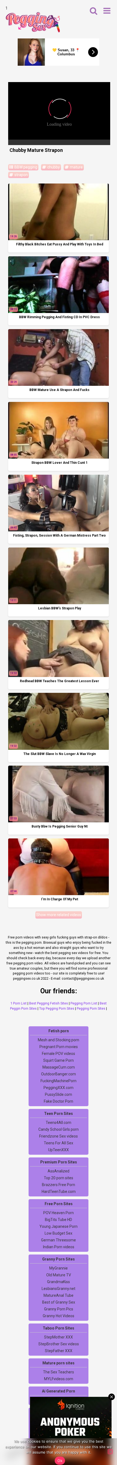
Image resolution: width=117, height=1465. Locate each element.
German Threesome (58, 1240)
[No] (110, 1451)
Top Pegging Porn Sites (56, 1008)
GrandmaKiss (58, 1282)
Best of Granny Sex (58, 1302)
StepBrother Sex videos (58, 1344)
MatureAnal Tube (58, 1295)
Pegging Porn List (83, 1003)
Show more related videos (58, 915)
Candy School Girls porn (58, 1129)
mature (76, 167)
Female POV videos (58, 1053)
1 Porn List (18, 1003)
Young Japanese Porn (58, 1226)
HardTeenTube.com (59, 1191)
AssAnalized (58, 1171)
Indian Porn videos (58, 1247)
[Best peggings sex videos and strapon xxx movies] (32, 22)
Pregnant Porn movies (58, 1047)
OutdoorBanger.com (58, 1074)
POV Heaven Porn (58, 1213)
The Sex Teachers (58, 1372)
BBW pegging (25, 167)
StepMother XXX (58, 1337)
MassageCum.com (58, 1067)
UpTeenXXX (58, 1150)
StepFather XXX (58, 1351)
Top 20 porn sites (58, 1178)
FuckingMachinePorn (58, 1081)
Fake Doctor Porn (58, 1101)
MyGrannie (58, 1268)
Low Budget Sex (58, 1233)
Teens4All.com (58, 1122)
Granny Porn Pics (58, 1309)
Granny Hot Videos (58, 1316)
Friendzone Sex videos (58, 1136)
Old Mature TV (58, 1275)
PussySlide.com (58, 1094)
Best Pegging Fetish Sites (48, 1003)
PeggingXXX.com (58, 1087)
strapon (21, 175)
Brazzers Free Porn (58, 1185)
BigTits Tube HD (58, 1219)
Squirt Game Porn (58, 1060)
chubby (53, 167)
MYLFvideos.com (58, 1379)
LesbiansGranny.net (58, 1288)
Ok (59, 1460)
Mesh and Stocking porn (58, 1040)
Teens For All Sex (58, 1143)
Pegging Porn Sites (91, 1008)
